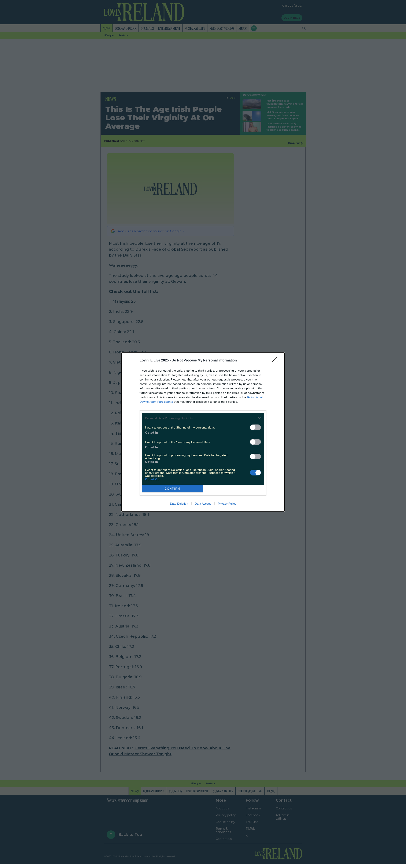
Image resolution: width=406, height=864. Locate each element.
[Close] (276, 361)
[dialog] (203, 432)
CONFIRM (172, 488)
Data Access (203, 503)
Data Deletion (179, 503)
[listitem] (203, 418)
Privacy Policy (227, 503)
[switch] (255, 427)
